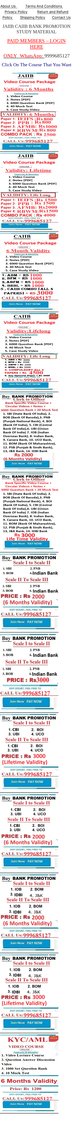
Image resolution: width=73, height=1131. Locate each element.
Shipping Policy (32, 17)
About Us (9, 6)
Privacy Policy (16, 12)
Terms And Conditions (44, 6)
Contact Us (61, 17)
